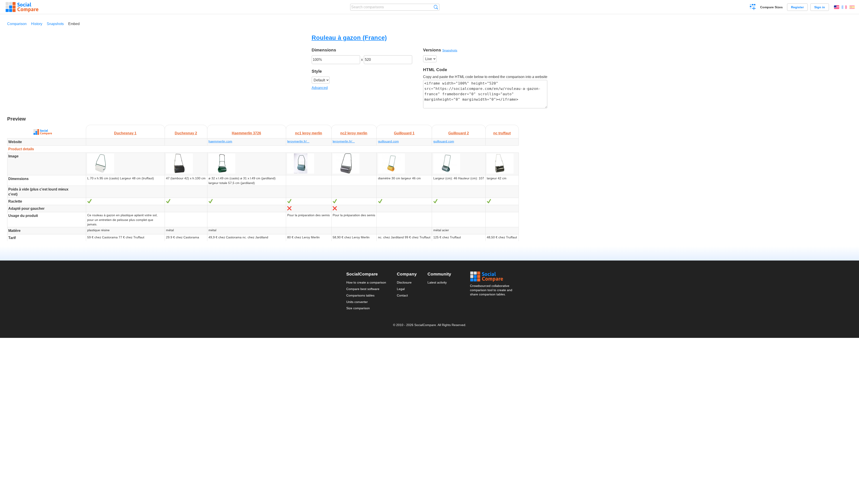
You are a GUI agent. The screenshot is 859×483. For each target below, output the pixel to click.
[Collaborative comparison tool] (22, 7)
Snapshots (55, 24)
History (36, 24)
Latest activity (437, 282)
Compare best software (362, 289)
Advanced (320, 88)
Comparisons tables (360, 295)
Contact (402, 295)
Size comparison (358, 308)
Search (436, 7)
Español (852, 7)
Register (797, 7)
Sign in (819, 7)
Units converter (357, 302)
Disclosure (404, 282)
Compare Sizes (771, 7)
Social (491, 276)
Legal (401, 289)
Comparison (17, 24)
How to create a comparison (366, 282)
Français (844, 7)
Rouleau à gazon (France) (349, 37)
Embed (74, 24)
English (836, 7)
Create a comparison (753, 7)
